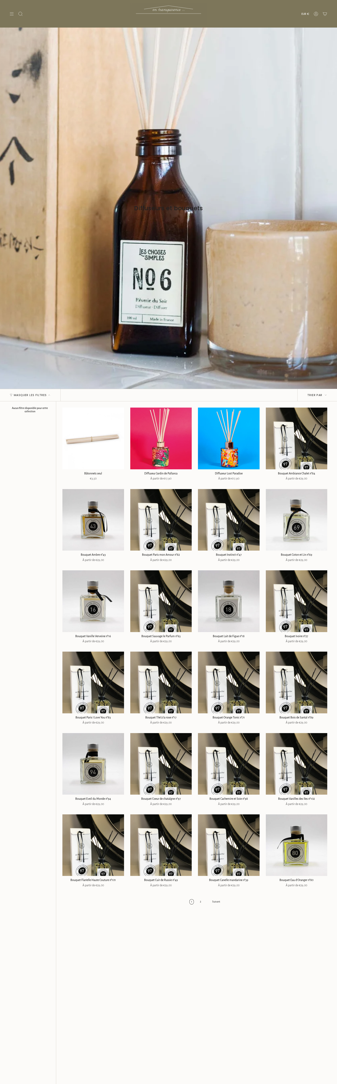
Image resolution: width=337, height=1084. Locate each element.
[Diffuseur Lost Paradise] (229, 438)
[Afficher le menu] (12, 14)
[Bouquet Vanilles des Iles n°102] (296, 764)
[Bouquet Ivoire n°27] (296, 601)
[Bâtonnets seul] (93, 438)
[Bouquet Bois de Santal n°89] (296, 682)
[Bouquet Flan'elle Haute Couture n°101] (93, 845)
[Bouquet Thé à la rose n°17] (161, 682)
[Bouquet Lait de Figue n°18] (229, 601)
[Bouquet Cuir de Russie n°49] (161, 845)
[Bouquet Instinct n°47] (229, 520)
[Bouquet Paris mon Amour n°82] (161, 520)
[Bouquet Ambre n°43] (93, 520)
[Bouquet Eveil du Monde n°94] (93, 764)
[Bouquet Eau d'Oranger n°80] (296, 845)
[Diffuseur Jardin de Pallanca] (161, 438)
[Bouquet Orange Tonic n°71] (229, 682)
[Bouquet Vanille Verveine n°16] (93, 601)
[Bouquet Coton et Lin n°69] (296, 520)
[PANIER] (324, 14)
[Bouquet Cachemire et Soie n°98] (229, 764)
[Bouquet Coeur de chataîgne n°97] (161, 764)
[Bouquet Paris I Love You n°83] (93, 682)
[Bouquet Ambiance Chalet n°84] (296, 438)
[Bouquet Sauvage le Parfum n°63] (161, 601)
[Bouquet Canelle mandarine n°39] (229, 845)
